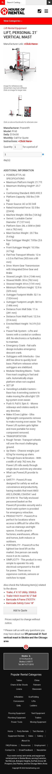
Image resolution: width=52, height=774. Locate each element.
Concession (18, 701)
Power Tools (16, 722)
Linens (19, 689)
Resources (26, 745)
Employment (40, 745)
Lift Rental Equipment (15, 28)
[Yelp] (29, 656)
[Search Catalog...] (2, 2)
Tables (19, 680)
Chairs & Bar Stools (19, 685)
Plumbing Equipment (17, 717)
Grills (19, 705)
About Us (26, 740)
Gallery (40, 736)
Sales (30, 736)
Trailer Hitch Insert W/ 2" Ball (21, 595)
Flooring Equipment (16, 713)
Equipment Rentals (16, 736)
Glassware (36, 689)
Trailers (38, 717)
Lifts (34, 701)
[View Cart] (49, 2)
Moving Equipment (38, 722)
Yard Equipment (38, 713)
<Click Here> (31, 43)
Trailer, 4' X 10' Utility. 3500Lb (21, 592)
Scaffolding (34, 697)
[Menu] (46, 11)
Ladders (33, 705)
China (36, 680)
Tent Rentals (38, 731)
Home (10, 731)
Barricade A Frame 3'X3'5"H (20, 599)
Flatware (37, 685)
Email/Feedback (26, 750)
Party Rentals (23, 731)
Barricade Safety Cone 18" (20, 603)
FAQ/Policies (11, 745)
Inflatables (18, 697)
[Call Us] (39, 11)
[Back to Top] (26, 648)
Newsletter (41, 750)
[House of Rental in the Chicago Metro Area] (5, 11)
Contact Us (10, 750)
